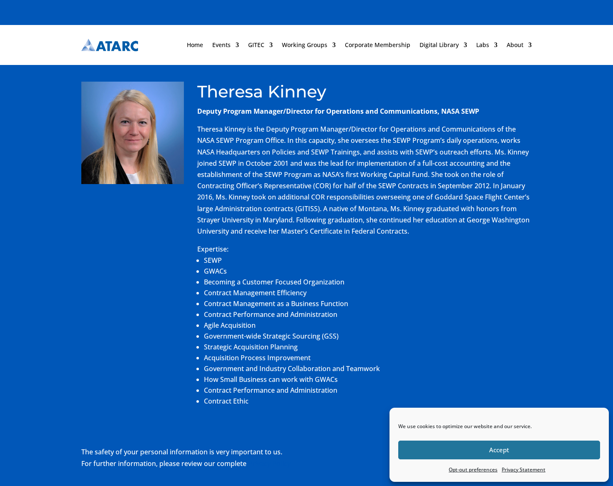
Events (221, 45)
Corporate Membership (377, 45)
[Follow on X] (491, 10)
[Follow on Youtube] (525, 10)
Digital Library (439, 45)
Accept (499, 450)
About (515, 45)
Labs (482, 45)
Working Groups (304, 45)
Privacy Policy (269, 463)
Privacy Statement (523, 469)
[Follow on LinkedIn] (508, 10)
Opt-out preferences (473, 469)
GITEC (256, 45)
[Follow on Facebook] (475, 10)
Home (195, 45)
